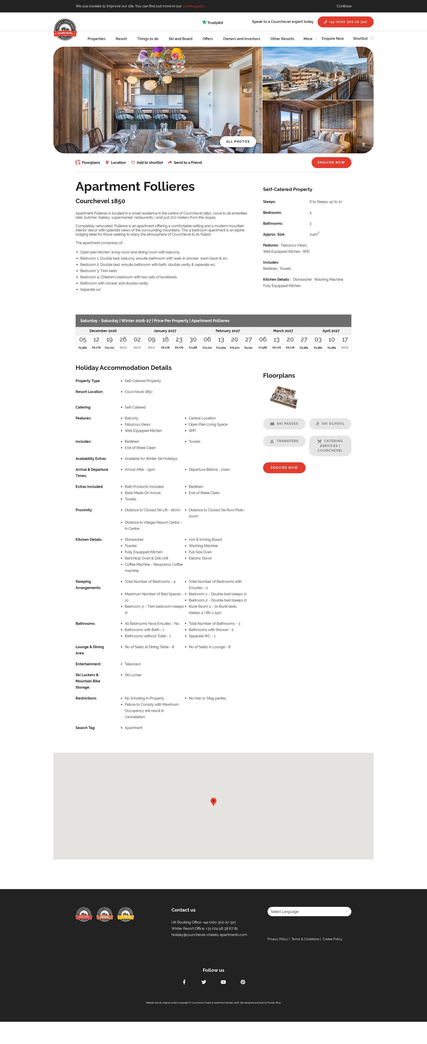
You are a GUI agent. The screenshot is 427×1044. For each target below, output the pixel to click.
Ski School (333, 423)
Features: (271, 245)
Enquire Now (333, 38)
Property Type (88, 381)
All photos (238, 141)
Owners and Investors (241, 39)
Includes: (271, 262)
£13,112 (109, 347)
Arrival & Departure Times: (92, 472)
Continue (344, 6)
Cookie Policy (332, 939)
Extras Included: (89, 487)
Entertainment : (89, 664)
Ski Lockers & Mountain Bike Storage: (88, 681)
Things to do (148, 39)
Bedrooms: (272, 212)
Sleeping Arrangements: (88, 584)
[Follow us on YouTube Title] (223, 983)
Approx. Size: (274, 234)
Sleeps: (269, 202)
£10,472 (235, 347)
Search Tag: (85, 728)
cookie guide (193, 6)
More (308, 39)
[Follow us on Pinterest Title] (243, 983)
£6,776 (96, 347)
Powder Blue (274, 1003)
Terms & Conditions (305, 939)
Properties (96, 39)
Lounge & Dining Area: (90, 650)
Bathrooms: (273, 223)
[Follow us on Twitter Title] (204, 983)
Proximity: (84, 510)
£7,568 (193, 347)
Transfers (287, 441)
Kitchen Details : (277, 279)
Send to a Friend (188, 162)
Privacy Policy (278, 939)
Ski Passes (287, 423)
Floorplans (91, 162)
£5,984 (83, 347)
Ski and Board (180, 39)
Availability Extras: (91, 459)
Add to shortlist (150, 162)
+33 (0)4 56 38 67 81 (222, 928)
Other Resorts (282, 39)
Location (118, 162)
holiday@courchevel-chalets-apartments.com (209, 935)
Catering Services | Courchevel (330, 445)
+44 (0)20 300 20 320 (348, 22)
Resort (121, 39)
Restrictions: (86, 698)
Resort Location (89, 392)
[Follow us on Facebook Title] (184, 983)
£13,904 (221, 347)
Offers (208, 39)
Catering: (83, 407)
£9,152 (248, 347)
